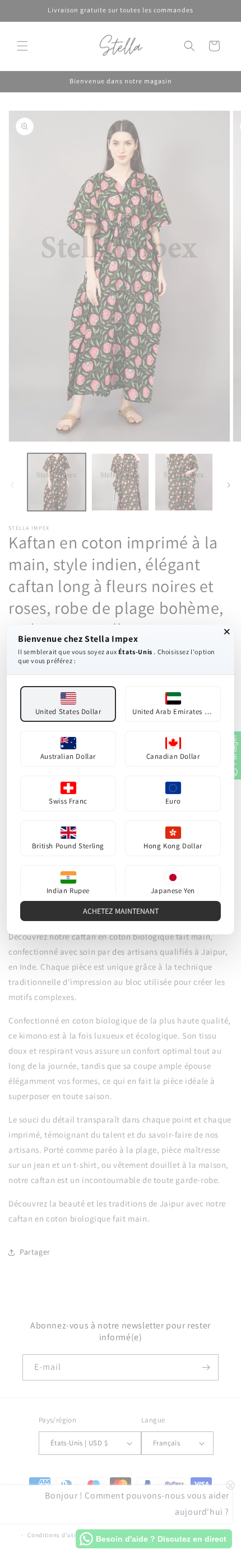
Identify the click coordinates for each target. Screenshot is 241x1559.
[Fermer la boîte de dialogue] (227, 632)
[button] (68, 704)
